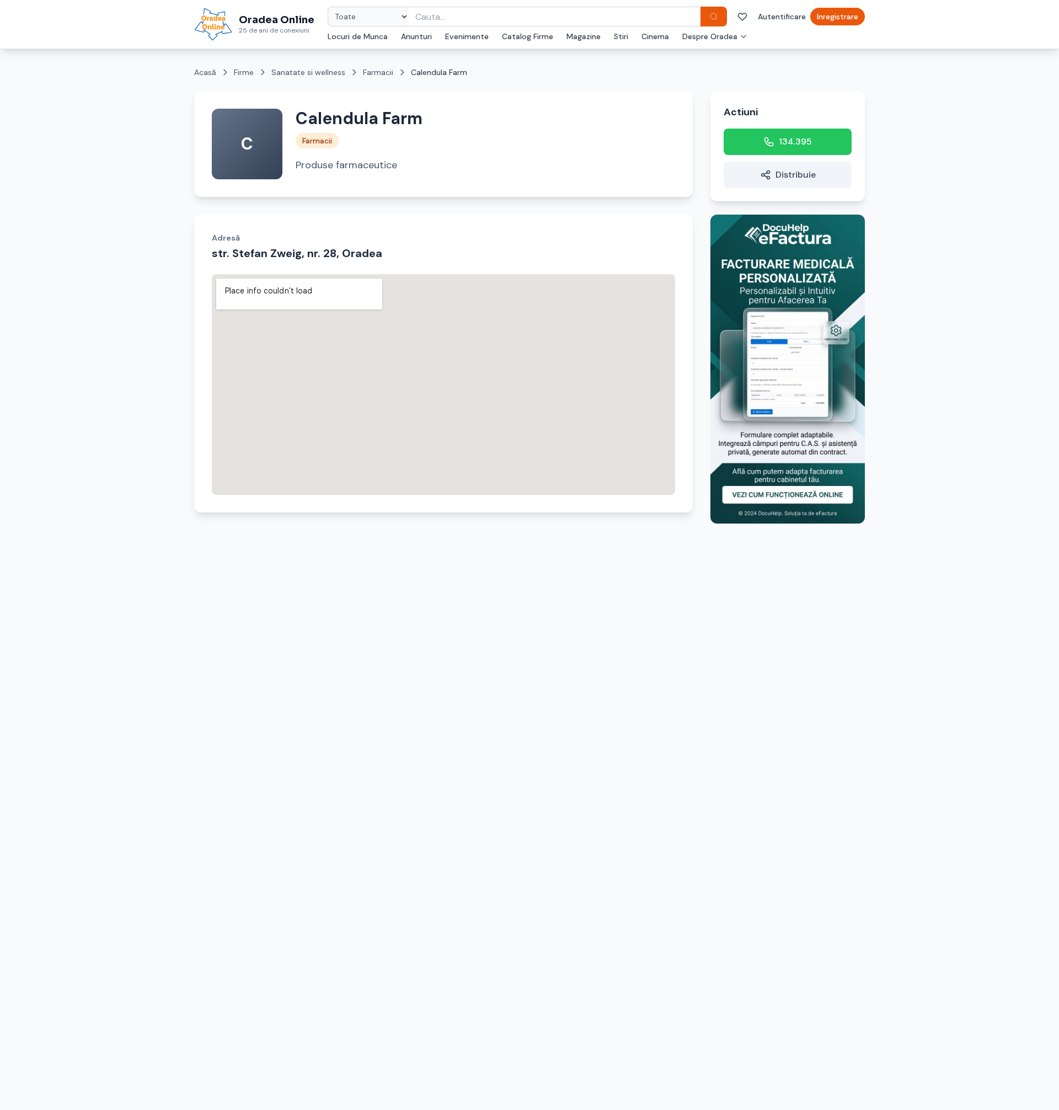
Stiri (621, 36)
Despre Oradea (709, 36)
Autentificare (782, 17)
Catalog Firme (527, 36)
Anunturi (416, 36)
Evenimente (467, 36)
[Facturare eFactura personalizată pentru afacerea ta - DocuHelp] (787, 369)
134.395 (795, 141)
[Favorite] (742, 16)
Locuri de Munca (358, 36)
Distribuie (795, 174)
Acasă (205, 72)
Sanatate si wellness (308, 72)
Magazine (583, 36)
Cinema (655, 36)
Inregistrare (837, 17)
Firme (244, 72)
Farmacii (378, 72)
